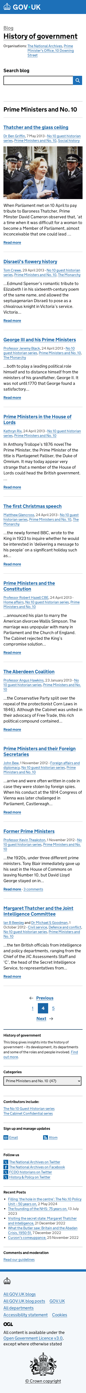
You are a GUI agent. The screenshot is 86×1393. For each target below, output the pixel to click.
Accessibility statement (25, 1314)
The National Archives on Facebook (37, 1167)
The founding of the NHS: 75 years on (37, 1209)
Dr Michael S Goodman (49, 922)
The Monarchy (69, 275)
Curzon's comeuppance (26, 1237)
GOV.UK (57, 1301)
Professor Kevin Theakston (24, 840)
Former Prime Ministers (29, 831)
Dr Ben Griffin (14, 136)
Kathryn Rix (12, 431)
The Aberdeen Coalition (29, 672)
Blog (8, 28)
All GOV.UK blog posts (24, 1301)
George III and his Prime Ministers (39, 340)
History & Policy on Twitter (29, 1177)
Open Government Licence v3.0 (33, 1338)
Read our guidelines (19, 1259)
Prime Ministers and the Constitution (29, 586)
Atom (53, 1137)
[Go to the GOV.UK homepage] (22, 7)
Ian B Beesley (13, 922)
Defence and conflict (65, 927)
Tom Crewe (12, 270)
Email (13, 1137)
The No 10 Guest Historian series (29, 1108)
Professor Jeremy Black (21, 348)
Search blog (16, 71)
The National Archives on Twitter (34, 1162)
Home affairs (13, 602)
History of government (40, 36)
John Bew (11, 763)
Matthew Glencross (18, 515)
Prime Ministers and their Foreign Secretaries (39, 751)
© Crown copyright (43, 1381)
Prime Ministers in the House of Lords (37, 419)
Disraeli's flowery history (30, 262)
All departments (18, 1308)
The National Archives (45, 46)
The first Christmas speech (32, 506)
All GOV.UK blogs (19, 1294)
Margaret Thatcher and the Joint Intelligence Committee (38, 911)
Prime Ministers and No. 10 (35, 140)
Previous (44, 998)
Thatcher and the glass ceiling (35, 127)
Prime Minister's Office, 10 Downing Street (51, 50)
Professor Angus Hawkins (23, 680)
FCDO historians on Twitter (30, 1172)
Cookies (59, 1314)
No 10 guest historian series (47, 602)
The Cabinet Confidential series (28, 1113)
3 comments (33, 889)
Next (41, 1018)
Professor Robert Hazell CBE (25, 597)
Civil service (37, 927)
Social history (69, 140)
